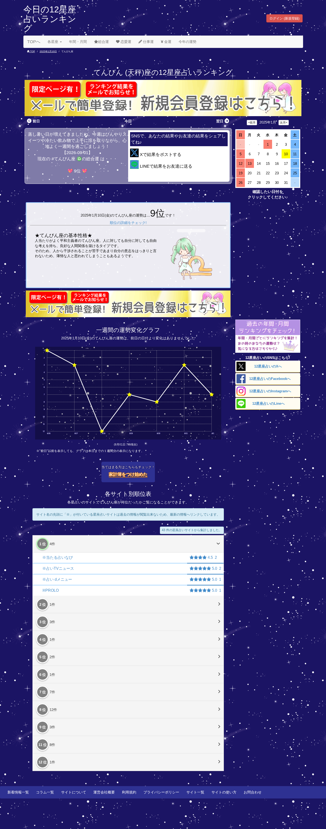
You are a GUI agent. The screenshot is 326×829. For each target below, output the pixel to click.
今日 (128, 121)
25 (295, 173)
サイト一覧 (195, 792)
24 (286, 173)
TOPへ (33, 41)
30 (277, 183)
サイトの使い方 (224, 792)
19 (240, 173)
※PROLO (50, 590)
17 (286, 163)
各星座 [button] (52, 42)
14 (259, 163)
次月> (283, 122)
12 (240, 163)
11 (295, 154)
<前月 (252, 122)
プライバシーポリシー (161, 792)
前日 (36, 121)
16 (277, 163)
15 (268, 163)
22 (268, 173)
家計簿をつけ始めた (128, 474)
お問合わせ (253, 792)
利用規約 (129, 792)
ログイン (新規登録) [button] (284, 18)
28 (259, 183)
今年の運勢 (187, 42)
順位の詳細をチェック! (128, 223)
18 (295, 163)
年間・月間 (78, 42)
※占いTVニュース (58, 568)
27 (250, 183)
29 (268, 183)
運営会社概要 (104, 792)
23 (277, 173)
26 (240, 183)
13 (250, 163)
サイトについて (73, 792)
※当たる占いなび (57, 557)
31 (286, 183)
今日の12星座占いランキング (49, 19)
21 (259, 173)
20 (250, 173)
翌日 (219, 121)
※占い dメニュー (57, 579)
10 (286, 154)
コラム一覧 (45, 792)
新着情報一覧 (18, 792)
